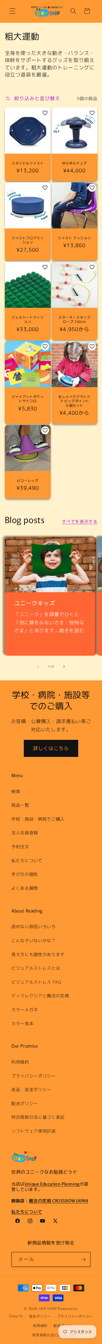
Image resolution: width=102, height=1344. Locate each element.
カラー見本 (22, 1023)
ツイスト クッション (74, 238)
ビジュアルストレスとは (35, 968)
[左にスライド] (38, 666)
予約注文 (20, 846)
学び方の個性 (24, 874)
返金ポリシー (40, 1316)
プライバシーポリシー (33, 1076)
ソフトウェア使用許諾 (33, 1131)
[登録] (83, 1259)
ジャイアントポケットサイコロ (28, 398)
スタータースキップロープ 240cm (74, 319)
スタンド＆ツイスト (28, 163)
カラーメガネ (24, 1009)
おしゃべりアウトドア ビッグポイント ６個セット (74, 401)
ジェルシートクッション (28, 319)
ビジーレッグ (27, 480)
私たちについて (26, 860)
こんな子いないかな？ (33, 940)
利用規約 (20, 1062)
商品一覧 (20, 805)
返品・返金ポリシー (31, 1089)
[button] (12, 11)
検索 (15, 791)
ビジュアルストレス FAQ (36, 982)
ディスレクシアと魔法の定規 (40, 995)
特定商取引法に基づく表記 (38, 1117)
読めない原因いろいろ (33, 926)
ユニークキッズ (34, 603)
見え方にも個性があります (38, 954)
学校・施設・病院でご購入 (38, 819)
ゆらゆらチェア (74, 163)
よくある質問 (24, 888)
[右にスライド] (64, 666)
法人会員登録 (24, 832)
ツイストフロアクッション (28, 240)
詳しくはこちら (51, 748)
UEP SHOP (48, 1308)
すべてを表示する (79, 521)
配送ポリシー (24, 1103)
